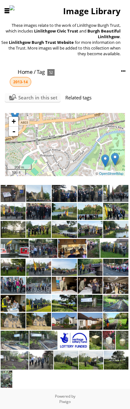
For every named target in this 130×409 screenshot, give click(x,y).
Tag (41, 71)
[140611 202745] (105, 160)
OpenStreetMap (111, 173)
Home (25, 71)
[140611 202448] (115, 159)
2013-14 (20, 82)
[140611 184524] (15, 115)
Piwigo (65, 401)
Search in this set (37, 97)
